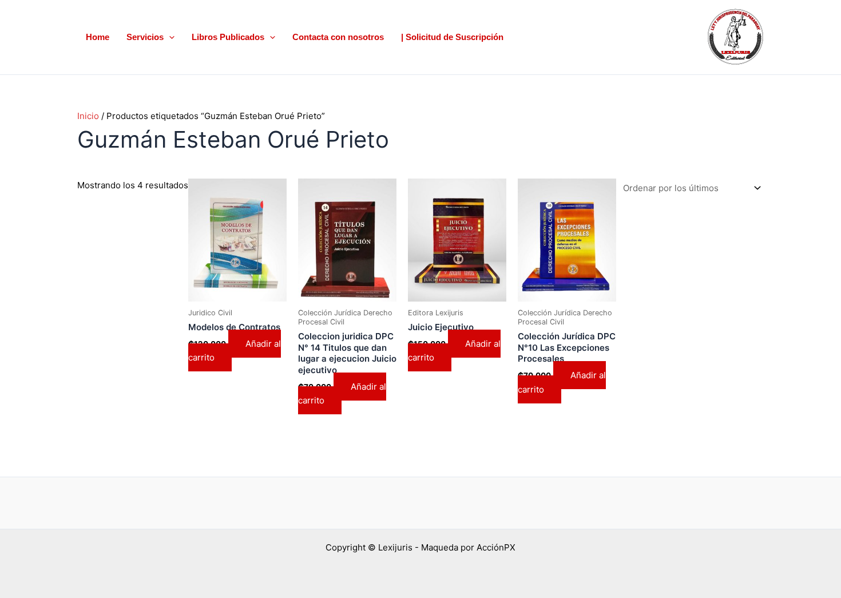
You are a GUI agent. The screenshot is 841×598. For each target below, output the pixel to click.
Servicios (145, 37)
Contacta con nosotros (338, 37)
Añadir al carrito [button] (234, 350)
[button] (169, 37)
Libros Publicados (228, 37)
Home (97, 37)
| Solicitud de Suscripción (452, 37)
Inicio (88, 115)
